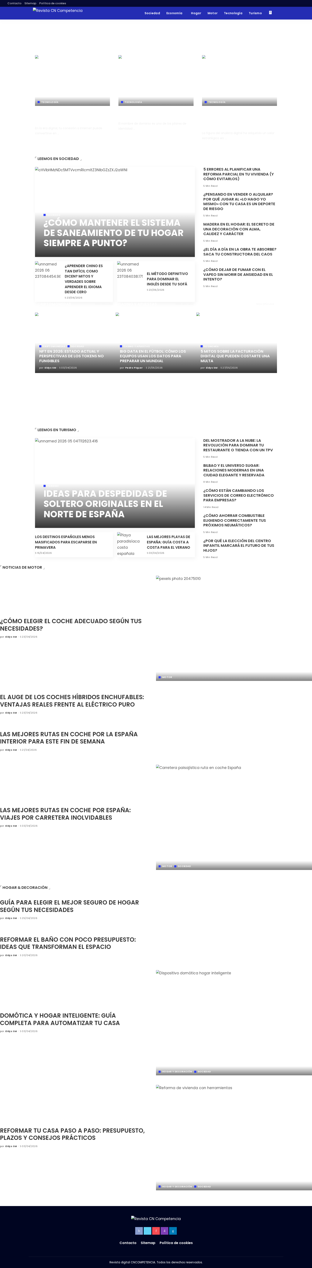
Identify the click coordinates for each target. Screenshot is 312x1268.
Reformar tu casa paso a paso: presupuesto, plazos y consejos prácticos (72, 1134)
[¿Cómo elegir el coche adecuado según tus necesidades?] (234, 628)
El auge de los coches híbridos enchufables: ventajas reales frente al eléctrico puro (72, 701)
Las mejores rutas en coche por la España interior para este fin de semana (69, 738)
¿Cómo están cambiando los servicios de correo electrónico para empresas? (238, 495)
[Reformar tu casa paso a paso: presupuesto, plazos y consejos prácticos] (234, 1137)
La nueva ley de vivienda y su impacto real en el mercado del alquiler (237, 404)
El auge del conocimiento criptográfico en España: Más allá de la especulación (76, 421)
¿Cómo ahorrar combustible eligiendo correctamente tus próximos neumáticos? (234, 520)
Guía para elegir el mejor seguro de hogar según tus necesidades (69, 906)
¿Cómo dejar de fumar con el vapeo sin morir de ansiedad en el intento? (238, 274)
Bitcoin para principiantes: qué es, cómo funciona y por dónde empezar (75, 392)
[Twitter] (147, 1231)
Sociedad (53, 215)
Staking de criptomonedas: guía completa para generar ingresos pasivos (76, 379)
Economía (210, 304)
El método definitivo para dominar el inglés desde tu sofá (167, 279)
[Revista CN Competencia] (58, 13)
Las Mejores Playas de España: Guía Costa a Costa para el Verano (168, 542)
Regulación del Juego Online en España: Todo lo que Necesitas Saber (154, 379)
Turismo (53, 486)
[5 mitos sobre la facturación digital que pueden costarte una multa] (236, 343)
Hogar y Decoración (177, 1071)
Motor (167, 677)
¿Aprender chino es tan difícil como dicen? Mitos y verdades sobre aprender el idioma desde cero (84, 279)
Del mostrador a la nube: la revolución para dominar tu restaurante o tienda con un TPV (238, 445)
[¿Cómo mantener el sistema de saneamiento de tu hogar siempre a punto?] (115, 212)
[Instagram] (164, 1231)
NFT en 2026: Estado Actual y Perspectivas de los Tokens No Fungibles (71, 356)
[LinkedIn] (173, 1231)
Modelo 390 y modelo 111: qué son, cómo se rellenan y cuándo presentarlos (238, 379)
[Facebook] (139, 1231)
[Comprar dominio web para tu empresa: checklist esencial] (155, 80)
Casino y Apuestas (137, 304)
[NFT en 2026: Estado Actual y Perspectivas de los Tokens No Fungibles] (75, 343)
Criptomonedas (54, 304)
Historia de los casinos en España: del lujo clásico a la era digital (153, 404)
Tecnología (50, 102)
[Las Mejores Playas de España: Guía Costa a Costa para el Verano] (130, 544)
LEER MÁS (101, 141)
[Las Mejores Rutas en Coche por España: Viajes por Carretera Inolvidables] (234, 817)
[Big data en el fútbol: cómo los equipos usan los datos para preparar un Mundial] (156, 343)
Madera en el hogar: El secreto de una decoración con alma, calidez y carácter (238, 229)
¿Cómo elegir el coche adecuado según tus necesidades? (71, 625)
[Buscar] (276, 13)
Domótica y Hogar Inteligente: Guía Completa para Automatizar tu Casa (60, 1019)
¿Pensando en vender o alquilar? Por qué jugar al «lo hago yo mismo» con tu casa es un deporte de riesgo (239, 201)
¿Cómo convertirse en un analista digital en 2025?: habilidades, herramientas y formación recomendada (238, 118)
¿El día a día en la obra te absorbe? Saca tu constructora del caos (239, 252)
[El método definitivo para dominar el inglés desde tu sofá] (130, 281)
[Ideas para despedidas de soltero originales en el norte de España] (115, 483)
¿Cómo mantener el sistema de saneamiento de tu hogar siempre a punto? (114, 233)
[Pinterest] (156, 1231)
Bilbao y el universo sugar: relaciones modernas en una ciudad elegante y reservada (233, 470)
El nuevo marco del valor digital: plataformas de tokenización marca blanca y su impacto (72, 407)
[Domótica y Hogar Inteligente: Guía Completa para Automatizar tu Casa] (234, 1023)
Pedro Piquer (134, 367)
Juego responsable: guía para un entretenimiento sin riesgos (149, 392)
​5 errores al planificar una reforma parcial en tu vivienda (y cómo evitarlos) (238, 174)
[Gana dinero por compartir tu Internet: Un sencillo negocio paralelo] (72, 80)
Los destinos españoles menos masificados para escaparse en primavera (66, 542)
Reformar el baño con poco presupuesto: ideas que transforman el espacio (68, 943)
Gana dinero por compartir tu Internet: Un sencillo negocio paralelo (67, 116)
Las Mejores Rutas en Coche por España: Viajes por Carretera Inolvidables (65, 814)
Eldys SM (46, 141)
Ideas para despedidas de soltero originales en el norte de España (105, 503)
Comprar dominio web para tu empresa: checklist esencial (150, 114)
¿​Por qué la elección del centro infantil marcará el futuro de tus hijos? (238, 545)
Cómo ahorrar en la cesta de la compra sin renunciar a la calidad (237, 392)
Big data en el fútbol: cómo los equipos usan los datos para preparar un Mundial (153, 356)
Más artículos (104, 304)
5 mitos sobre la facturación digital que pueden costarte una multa (235, 356)
